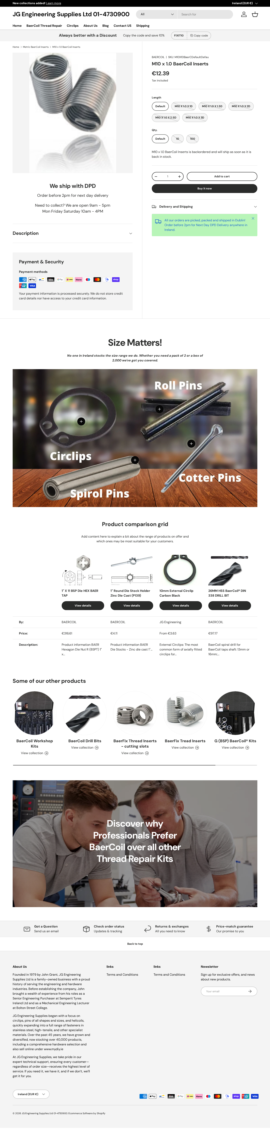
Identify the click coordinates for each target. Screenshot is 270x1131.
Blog (105, 26)
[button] (255, 14)
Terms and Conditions (122, 974)
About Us (90, 26)
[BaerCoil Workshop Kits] (34, 713)
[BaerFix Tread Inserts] (185, 713)
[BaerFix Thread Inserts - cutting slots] (135, 713)
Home (17, 26)
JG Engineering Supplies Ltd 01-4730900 (44, 1113)
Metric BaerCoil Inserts (36, 47)
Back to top (135, 944)
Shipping (143, 26)
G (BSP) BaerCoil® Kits (235, 740)
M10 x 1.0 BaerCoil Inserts (66, 47)
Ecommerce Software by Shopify (86, 1113)
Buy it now (204, 188)
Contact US (122, 26)
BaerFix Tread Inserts (185, 740)
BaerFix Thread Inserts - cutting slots (135, 743)
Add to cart (222, 176)
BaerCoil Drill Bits (84, 740)
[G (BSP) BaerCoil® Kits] (235, 713)
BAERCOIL (158, 57)
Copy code (201, 35)
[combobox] (184, 14)
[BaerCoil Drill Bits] (85, 713)
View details (83, 606)
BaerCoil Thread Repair (44, 26)
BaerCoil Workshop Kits (34, 743)
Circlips (73, 26)
